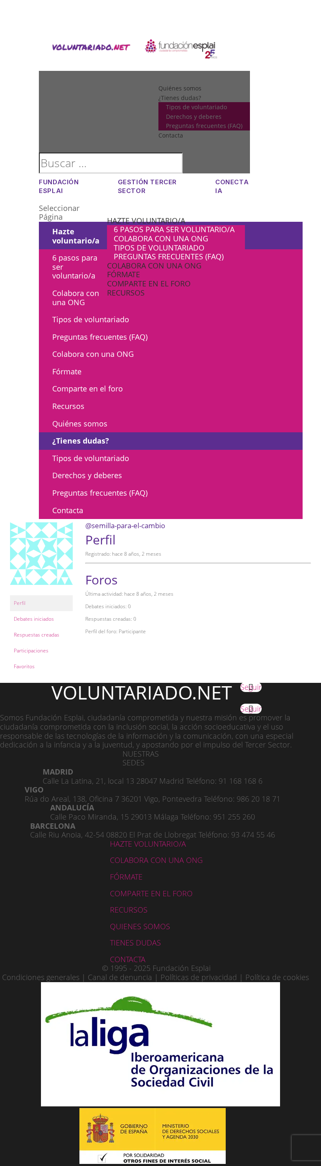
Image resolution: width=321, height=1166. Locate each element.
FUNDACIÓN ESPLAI (59, 186)
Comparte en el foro (149, 283)
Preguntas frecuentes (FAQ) (169, 256)
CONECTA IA (232, 186)
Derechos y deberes (87, 475)
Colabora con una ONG (161, 238)
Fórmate (123, 274)
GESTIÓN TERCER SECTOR (147, 186)
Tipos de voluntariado (159, 248)
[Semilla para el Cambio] (41, 591)
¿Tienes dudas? (80, 441)
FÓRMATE (126, 877)
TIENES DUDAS (135, 943)
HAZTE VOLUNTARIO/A (148, 844)
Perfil (19, 603)
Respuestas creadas (36, 634)
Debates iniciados (34, 618)
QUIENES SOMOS (140, 926)
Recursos (126, 293)
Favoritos (24, 666)
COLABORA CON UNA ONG (156, 860)
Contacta (67, 510)
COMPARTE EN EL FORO (151, 893)
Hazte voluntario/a (146, 221)
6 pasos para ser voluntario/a (174, 229)
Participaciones (31, 650)
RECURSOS (129, 910)
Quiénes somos (79, 424)
